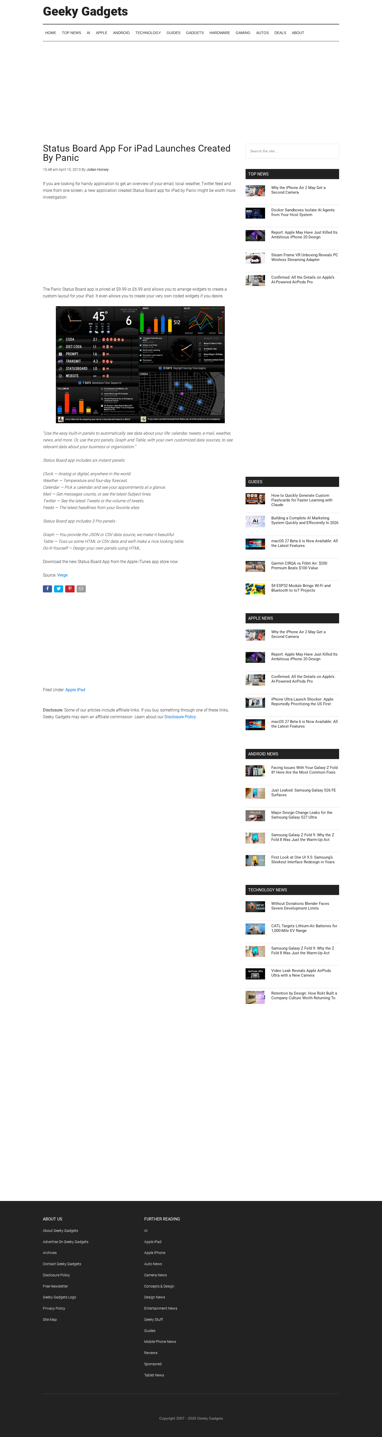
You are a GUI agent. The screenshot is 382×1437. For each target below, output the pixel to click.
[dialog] (191, 718)
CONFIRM (155, 794)
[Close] (281, 635)
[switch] (255, 717)
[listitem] (191, 705)
